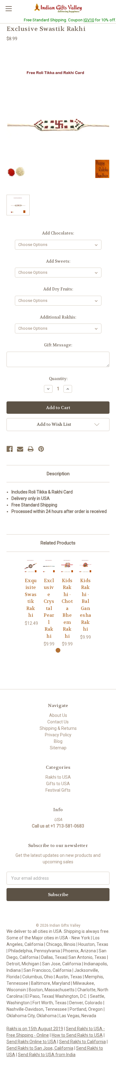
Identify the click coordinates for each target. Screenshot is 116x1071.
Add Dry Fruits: (58, 289)
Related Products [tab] (58, 543)
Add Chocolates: (58, 233)
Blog (58, 741)
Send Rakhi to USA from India (46, 1054)
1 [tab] (58, 650)
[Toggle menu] (8, 8)
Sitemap (58, 747)
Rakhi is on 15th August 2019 (34, 1028)
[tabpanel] (31, 592)
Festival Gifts (58, 790)
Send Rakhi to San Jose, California (39, 1048)
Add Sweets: (58, 261)
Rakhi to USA (58, 777)
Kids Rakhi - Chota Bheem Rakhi (67, 608)
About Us (58, 715)
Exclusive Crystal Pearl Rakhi (49, 608)
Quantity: (58, 378)
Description (58, 473)
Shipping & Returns (58, 728)
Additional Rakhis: (58, 317)
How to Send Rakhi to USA (77, 1035)
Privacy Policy (58, 734)
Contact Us (58, 721)
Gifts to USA (58, 783)
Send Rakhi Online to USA (31, 1041)
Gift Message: (58, 345)
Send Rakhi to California (82, 1041)
